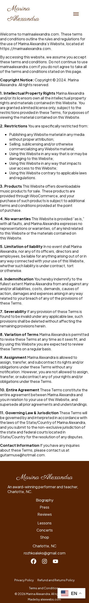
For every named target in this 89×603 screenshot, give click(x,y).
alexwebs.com (50, 599)
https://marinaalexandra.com (25, 48)
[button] (76, 13)
